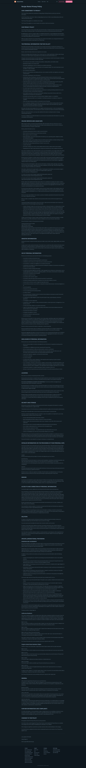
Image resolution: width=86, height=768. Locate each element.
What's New (36, 753)
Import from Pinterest (28, 760)
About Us (45, 749)
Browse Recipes (27, 755)
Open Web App (61, 1)
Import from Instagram (29, 758)
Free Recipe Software (28, 753)
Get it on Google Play (56, 751)
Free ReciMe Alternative (29, 752)
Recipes (39, 1)
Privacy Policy (46, 751)
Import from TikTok (28, 759)
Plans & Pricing (36, 752)
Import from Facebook (28, 762)
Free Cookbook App (28, 751)
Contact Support (37, 755)
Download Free (69, 1)
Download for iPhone (56, 749)
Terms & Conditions (47, 752)
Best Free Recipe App (28, 749)
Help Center (44, 1)
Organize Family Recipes (29, 756)
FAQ (47, 1)
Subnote (45, 753)
